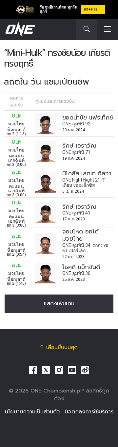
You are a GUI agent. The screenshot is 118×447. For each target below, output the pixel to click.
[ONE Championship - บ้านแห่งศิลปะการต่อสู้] (19, 29)
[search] (86, 29)
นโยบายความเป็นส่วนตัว (32, 412)
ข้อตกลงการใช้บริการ (89, 412)
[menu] (107, 30)
